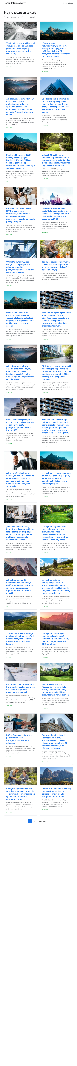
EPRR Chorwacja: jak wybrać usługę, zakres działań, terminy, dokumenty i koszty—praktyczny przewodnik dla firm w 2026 (20, 425)
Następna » (43, 821)
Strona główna (68, 3)
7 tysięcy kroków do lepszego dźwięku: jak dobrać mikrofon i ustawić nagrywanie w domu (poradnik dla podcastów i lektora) (20, 638)
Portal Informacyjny (15, 3)
